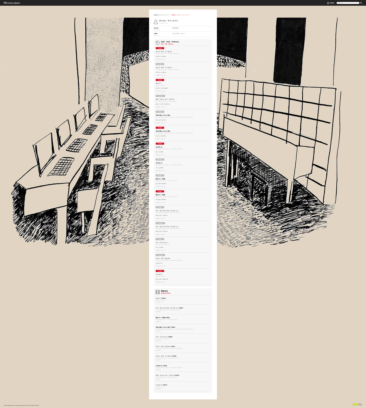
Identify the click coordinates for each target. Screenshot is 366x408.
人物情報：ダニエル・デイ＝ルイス (180, 15)
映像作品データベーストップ (161, 15)
